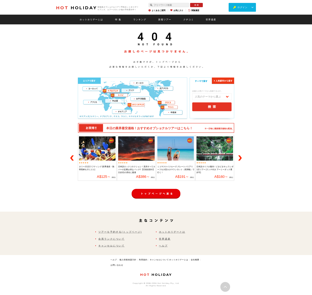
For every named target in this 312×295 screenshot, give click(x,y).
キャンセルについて (111, 245)
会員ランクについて (111, 238)
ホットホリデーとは (91, 19)
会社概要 (195, 260)
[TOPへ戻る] (156, 190)
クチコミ (188, 19)
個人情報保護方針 (127, 260)
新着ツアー (164, 19)
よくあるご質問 (158, 10)
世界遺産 (211, 19)
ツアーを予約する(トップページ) (120, 231)
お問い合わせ (116, 265)
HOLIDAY (76, 7)
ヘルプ (163, 245)
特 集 (118, 19)
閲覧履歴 (195, 10)
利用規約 (143, 260)
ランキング (139, 19)
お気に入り (178, 10)
